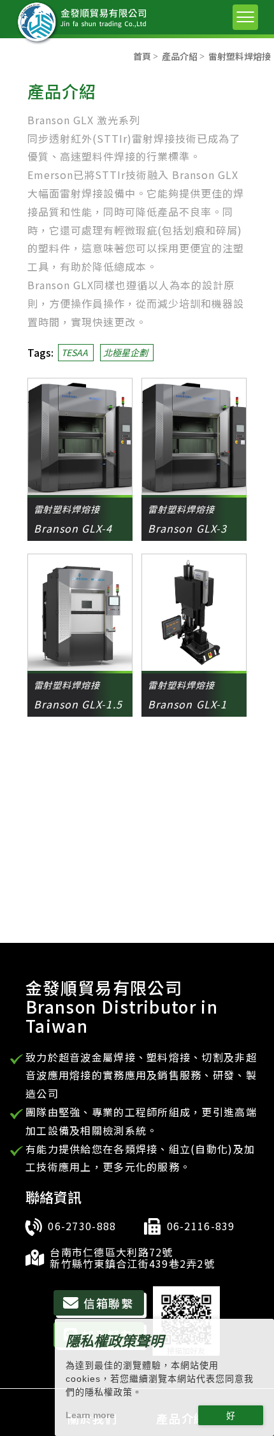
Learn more (90, 1415)
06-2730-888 (82, 1225)
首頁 (142, 56)
